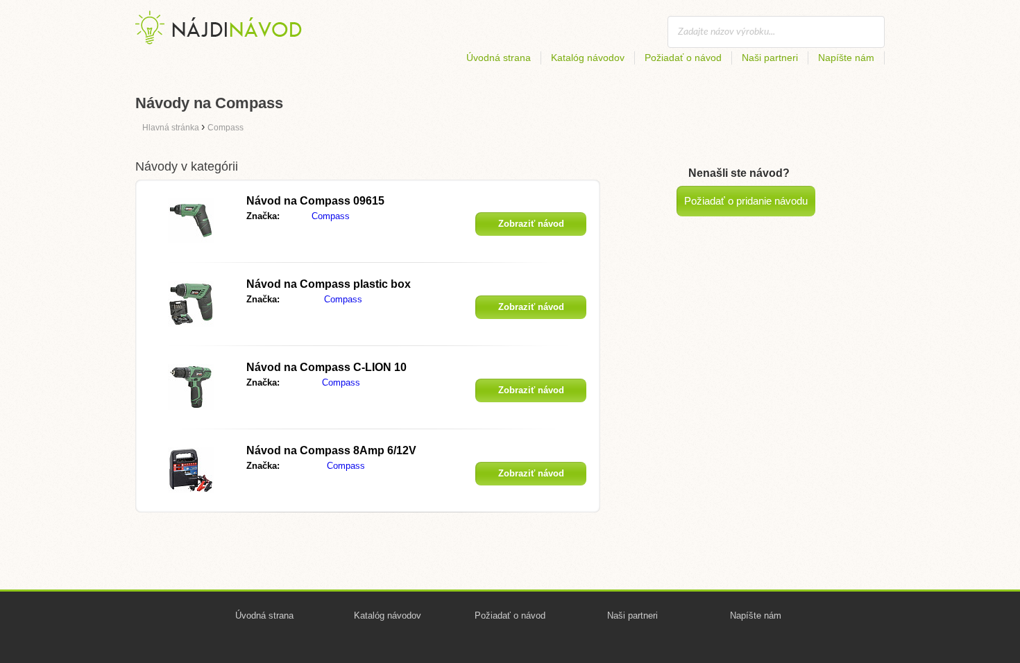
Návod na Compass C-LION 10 (326, 367)
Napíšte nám (846, 57)
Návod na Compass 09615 (315, 201)
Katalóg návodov (587, 57)
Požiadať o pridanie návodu (746, 201)
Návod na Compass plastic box (328, 284)
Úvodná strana (498, 57)
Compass (331, 216)
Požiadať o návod (683, 57)
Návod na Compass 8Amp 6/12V (331, 450)
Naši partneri (770, 57)
